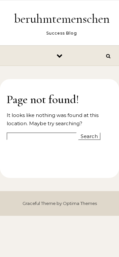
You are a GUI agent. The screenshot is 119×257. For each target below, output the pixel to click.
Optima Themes (80, 203)
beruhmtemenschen (62, 18)
